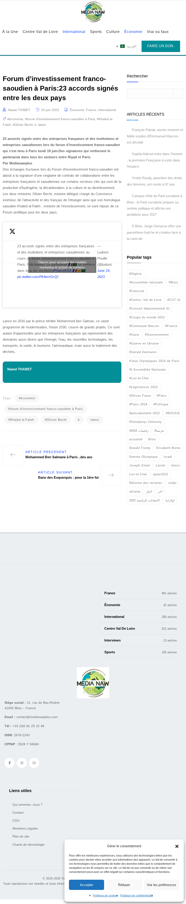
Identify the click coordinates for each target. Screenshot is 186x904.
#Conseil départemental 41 (149, 308)
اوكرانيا (170, 500)
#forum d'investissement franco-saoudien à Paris (60, 119)
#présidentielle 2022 (144, 413)
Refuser (124, 885)
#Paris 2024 (138, 404)
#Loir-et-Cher (139, 378)
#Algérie (135, 273)
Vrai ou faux (158, 32)
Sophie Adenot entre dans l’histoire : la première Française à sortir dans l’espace (155, 160)
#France (171, 326)
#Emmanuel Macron (144, 326)
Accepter (86, 885)
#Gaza (134, 334)
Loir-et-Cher (138, 474)
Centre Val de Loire (40, 32)
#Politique (161, 404)
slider (172, 483)
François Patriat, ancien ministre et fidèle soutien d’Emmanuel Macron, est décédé (155, 136)
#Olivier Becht (23, 124)
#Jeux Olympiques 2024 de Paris (154, 361)
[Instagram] (22, 763)
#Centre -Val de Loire (145, 300)
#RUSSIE (173, 413)
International (74, 32)
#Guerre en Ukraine (144, 343)
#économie (15, 119)
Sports (96, 32)
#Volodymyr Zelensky (145, 422)
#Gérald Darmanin (143, 352)
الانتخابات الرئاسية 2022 (144, 500)
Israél (168, 456)
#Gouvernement (157, 334)
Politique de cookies (105, 895)
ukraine (134, 491)
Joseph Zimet (139, 465)
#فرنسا (159, 430)
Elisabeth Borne (168, 448)
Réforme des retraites (145, 483)
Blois (152, 439)
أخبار (149, 491)
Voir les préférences (161, 885)
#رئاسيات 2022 (139, 430)
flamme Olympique (143, 456)
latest (42, 124)
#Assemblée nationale (146, 282)
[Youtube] (34, 763)
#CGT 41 (174, 300)
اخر (160, 491)
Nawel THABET (19, 110)
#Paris (161, 395)
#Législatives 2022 (143, 387)
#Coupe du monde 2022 (147, 317)
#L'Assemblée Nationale (147, 369)
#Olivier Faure (140, 395)
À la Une (10, 32)
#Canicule (136, 291)
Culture (113, 32)
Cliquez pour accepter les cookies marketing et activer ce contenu (62, 264)
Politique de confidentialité (136, 895)
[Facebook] (10, 763)
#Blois (173, 282)
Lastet (160, 465)
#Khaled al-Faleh (21, 419)
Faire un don (160, 46)
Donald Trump (139, 448)
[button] (177, 846)
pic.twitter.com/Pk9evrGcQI (37, 277)
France (91, 110)
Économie (133, 32)
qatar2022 (160, 474)
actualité (135, 439)
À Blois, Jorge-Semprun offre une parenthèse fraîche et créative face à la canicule (154, 232)
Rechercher (137, 76)
